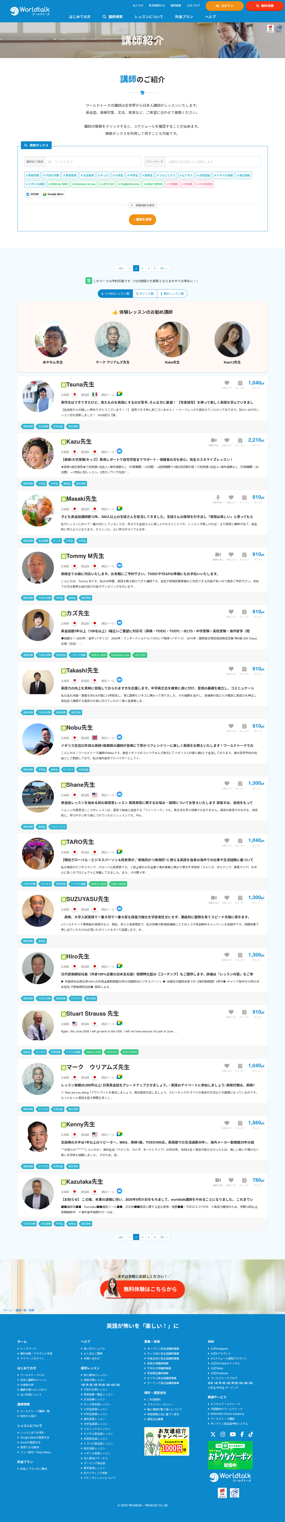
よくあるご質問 (93, 1353)
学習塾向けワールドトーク (227, 1409)
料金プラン (184, 16)
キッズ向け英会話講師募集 (163, 1353)
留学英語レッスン (94, 1468)
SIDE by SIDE (59, 184)
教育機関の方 (157, 5)
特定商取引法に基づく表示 (163, 1414)
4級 (113, 1384)
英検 (210, 1383)
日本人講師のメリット (33, 1380)
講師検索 (115, 16)
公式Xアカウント (221, 1353)
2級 (95, 1384)
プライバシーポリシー (160, 1404)
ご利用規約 (154, 1399)
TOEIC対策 (52, 175)
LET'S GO (108, 184)
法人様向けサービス (96, 1458)
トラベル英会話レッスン (98, 1443)
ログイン (227, 5)
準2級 (101, 1384)
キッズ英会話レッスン (97, 1404)
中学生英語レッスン (96, 1414)
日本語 (188, 184)
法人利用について (31, 1394)
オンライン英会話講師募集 (163, 1348)
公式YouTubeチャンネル (225, 1363)
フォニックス (167, 175)
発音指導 (71, 175)
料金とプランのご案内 (33, 1468)
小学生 (119, 175)
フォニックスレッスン (97, 1428)
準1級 (89, 1384)
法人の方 (138, 5)
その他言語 (205, 184)
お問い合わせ (92, 1358)
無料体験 (267, 5)
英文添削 (244, 175)
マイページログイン (32, 1358)
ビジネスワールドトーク (225, 1404)
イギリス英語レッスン (97, 1453)
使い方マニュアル (94, 1348)
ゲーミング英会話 (94, 1463)
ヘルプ (210, 16)
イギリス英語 (36, 184)
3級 (108, 1384)
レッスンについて (149, 16)
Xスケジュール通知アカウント (229, 1358)
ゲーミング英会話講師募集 (163, 1383)
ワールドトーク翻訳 (223, 1418)
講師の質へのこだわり (33, 1389)
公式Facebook (219, 1373)
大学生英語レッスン (96, 1424)
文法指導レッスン (94, 1399)
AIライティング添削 (95, 1473)
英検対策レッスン (94, 1380)
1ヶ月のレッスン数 (117, 293)
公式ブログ (193, 5)
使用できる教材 (29, 1447)
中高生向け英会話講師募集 (163, 1358)
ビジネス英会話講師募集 (162, 1378)
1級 (83, 1384)
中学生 (134, 175)
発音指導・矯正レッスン (98, 1394)
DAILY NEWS (154, 184)
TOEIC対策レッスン (96, 1389)
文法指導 (88, 175)
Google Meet (55, 194)
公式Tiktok (217, 1368)
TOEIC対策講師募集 (159, 1368)
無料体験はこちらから (232, 1506)
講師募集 (176, 5)
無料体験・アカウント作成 (36, 1353)
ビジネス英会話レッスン (98, 1433)
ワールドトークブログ (224, 1378)
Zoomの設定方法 (30, 1442)
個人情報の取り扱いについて (164, 1409)
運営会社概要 (155, 1419)
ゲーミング (231, 1387)
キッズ (104, 175)
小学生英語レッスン (96, 1409)
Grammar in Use (85, 184)
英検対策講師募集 (158, 1363)
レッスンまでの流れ (32, 1432)
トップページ (28, 1348)
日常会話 (204, 175)
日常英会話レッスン (96, 1438)
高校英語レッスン (94, 1419)
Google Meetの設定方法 (34, 1437)
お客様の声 (27, 1384)
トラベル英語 (225, 175)
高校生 (149, 175)
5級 (118, 1384)
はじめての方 (80, 16)
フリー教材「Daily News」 (36, 1452)
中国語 (173, 184)
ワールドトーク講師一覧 (35, 1411)
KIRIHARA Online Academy (227, 1414)
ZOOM (35, 194)
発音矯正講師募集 (158, 1373)
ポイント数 (146, 293)
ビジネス (187, 175)
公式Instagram (219, 1348)
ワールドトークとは (32, 1375)
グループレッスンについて (100, 1478)
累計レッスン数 (173, 293)
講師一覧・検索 (25, 1310)
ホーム (8, 1310)
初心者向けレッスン (96, 1375)
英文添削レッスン (94, 1448)
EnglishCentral (130, 184)
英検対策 (33, 175)
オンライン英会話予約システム (229, 1423)
